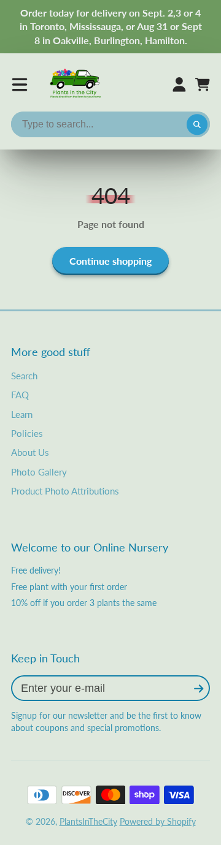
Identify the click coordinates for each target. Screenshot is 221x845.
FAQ (20, 394)
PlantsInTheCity (88, 821)
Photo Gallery (39, 471)
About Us (30, 452)
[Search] (197, 124)
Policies (27, 433)
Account (179, 84)
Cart (202, 84)
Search (24, 375)
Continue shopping (110, 261)
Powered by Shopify (158, 821)
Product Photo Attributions (65, 490)
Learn (22, 414)
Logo (76, 84)
